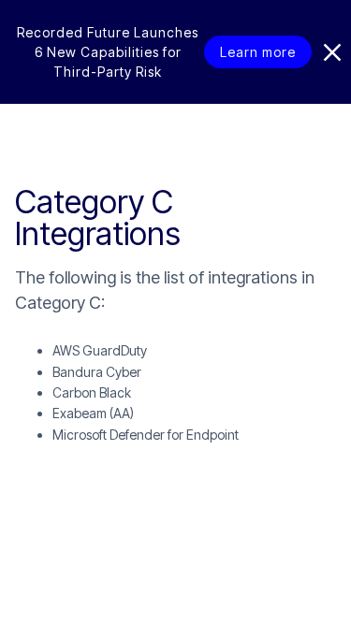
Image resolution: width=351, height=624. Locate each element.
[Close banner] (332, 52)
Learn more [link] (258, 52)
